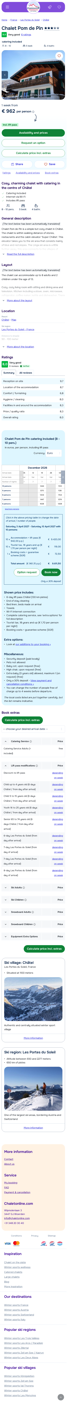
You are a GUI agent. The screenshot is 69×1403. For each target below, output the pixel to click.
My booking (10, 1182)
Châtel (46, 20)
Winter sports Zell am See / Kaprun (24, 1352)
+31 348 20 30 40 (14, 1223)
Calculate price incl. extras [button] (33, 153)
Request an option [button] (33, 143)
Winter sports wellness (17, 1267)
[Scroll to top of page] (61, 1397)
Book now (51, 572)
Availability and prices (28, 172)
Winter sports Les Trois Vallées (21, 1338)
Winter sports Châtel (16, 1390)
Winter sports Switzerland (19, 1314)
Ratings (6, 172)
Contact (8, 1159)
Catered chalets (13, 1272)
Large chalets (12, 1277)
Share (19, 164)
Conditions (16, 1235)
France (13, 20)
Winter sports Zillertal (16, 1348)
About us (9, 1164)
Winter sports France (16, 1305)
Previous (5, 75)
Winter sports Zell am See (18, 1381)
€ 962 (8, 111)
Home (4, 20)
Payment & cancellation (17, 1192)
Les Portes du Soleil (30, 20)
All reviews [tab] (25, 372)
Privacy (34, 1235)
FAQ (6, 1187)
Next (62, 75)
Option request (27, 572)
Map (13, 319)
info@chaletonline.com (17, 1218)
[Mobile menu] (7, 7)
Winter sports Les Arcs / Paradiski (23, 1343)
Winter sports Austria (16, 1310)
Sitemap (52, 1235)
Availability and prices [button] (33, 132)
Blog (6, 1281)
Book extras (52, 172)
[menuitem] (6, 20)
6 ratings (26, 34)
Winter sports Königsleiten (19, 1376)
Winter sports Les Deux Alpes (21, 1357)
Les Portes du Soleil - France (18, 329)
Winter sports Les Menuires (20, 1395)
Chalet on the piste (15, 1262)
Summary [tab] (8, 372)
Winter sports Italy (14, 1319)
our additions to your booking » (33, 644)
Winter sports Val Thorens (19, 1385)
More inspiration (13, 1286)
